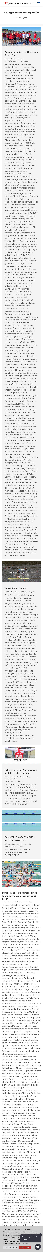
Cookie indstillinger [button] (10, 1247)
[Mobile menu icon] (39, 3)
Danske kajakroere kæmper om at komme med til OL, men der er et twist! (19, 896)
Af (12, 61)
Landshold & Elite (10, 59)
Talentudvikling (25, 777)
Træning (7, 779)
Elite (6, 777)
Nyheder (20, 59)
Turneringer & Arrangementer (21, 844)
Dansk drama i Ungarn (16, 588)
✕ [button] (40, 1234)
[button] (38, 1247)
